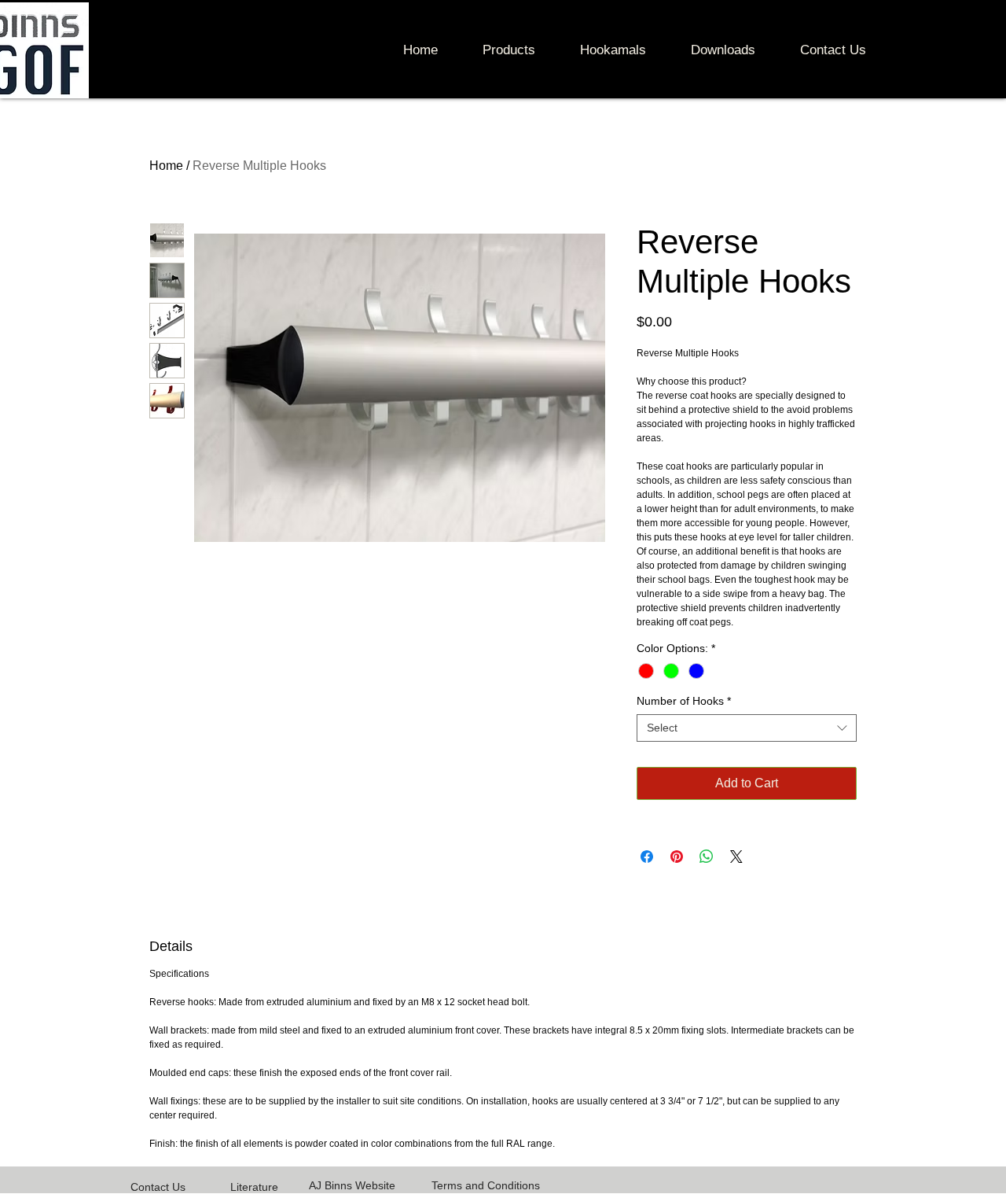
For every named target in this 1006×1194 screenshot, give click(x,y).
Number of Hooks (684, 701)
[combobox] (747, 728)
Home (166, 165)
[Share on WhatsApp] (706, 856)
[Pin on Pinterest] (676, 856)
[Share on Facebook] (646, 856)
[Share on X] (736, 856)
